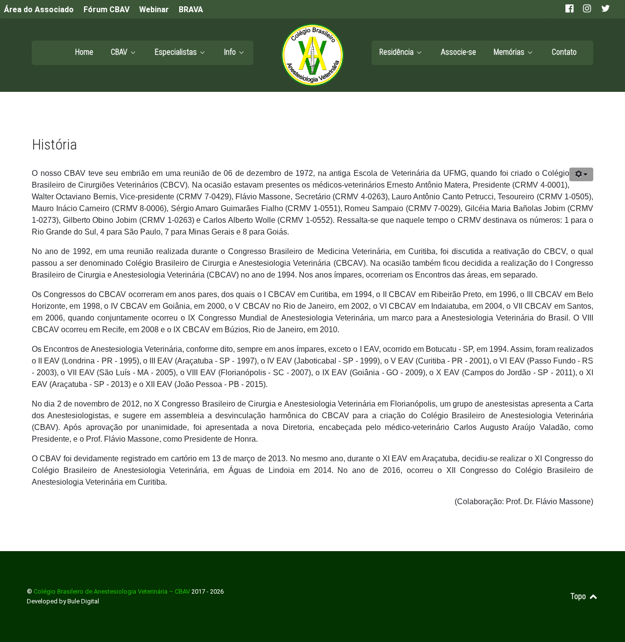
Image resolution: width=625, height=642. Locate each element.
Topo (579, 596)
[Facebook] (570, 9)
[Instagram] (588, 9)
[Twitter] (605, 9)
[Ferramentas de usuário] (581, 174)
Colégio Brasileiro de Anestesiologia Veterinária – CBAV (112, 591)
